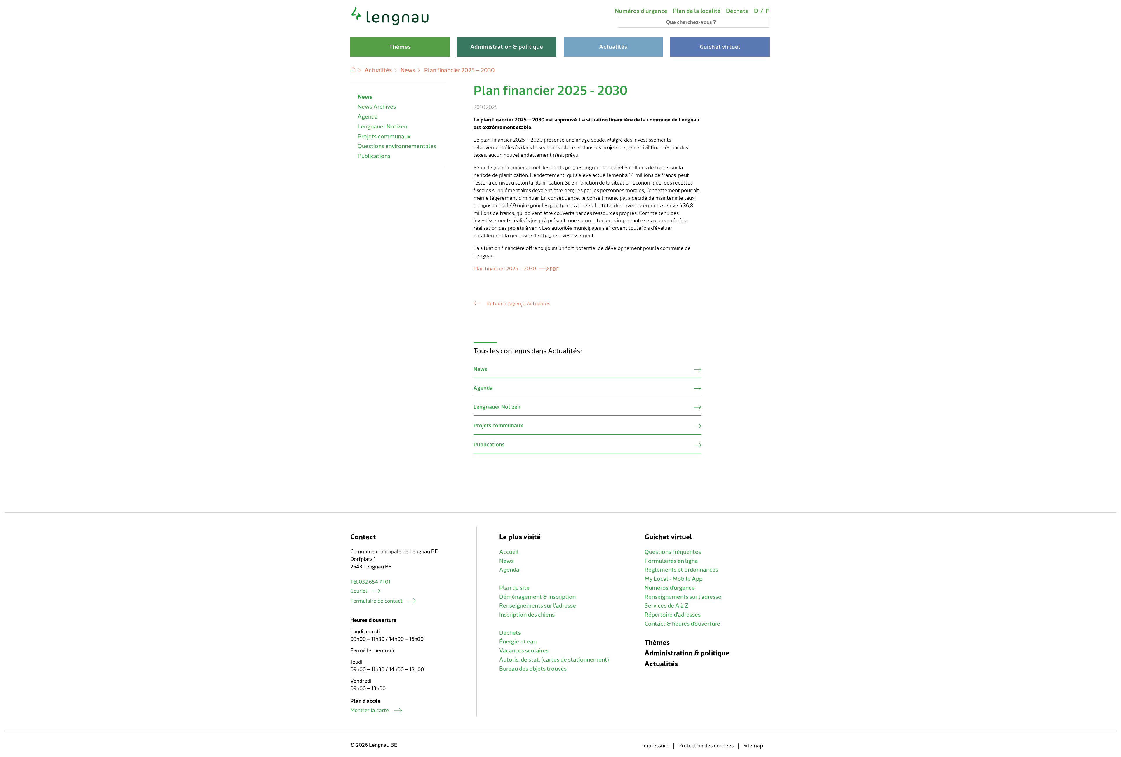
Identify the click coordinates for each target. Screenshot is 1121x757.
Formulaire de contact (376, 601)
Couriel (358, 591)
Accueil (509, 552)
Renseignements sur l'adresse (537, 606)
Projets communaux (384, 137)
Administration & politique (687, 653)
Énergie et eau (518, 642)
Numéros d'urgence (641, 11)
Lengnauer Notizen (382, 127)
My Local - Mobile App (673, 579)
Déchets (737, 11)
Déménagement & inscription (537, 597)
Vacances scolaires (524, 651)
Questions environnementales (397, 146)
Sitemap (753, 745)
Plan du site (514, 588)
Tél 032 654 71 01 (370, 582)
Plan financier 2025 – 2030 (505, 268)
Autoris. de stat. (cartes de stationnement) (554, 660)
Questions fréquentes (673, 552)
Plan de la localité (696, 11)
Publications (374, 156)
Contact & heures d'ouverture (682, 624)
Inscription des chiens (527, 615)
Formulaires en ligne (671, 561)
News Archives (377, 107)
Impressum (655, 745)
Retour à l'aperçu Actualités (518, 304)
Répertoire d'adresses (673, 615)
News (408, 70)
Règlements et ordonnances (681, 570)
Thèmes (657, 643)
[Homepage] (390, 24)
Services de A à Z (666, 606)
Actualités (378, 70)
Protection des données (706, 745)
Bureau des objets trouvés (533, 669)
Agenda (368, 117)
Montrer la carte (369, 710)
